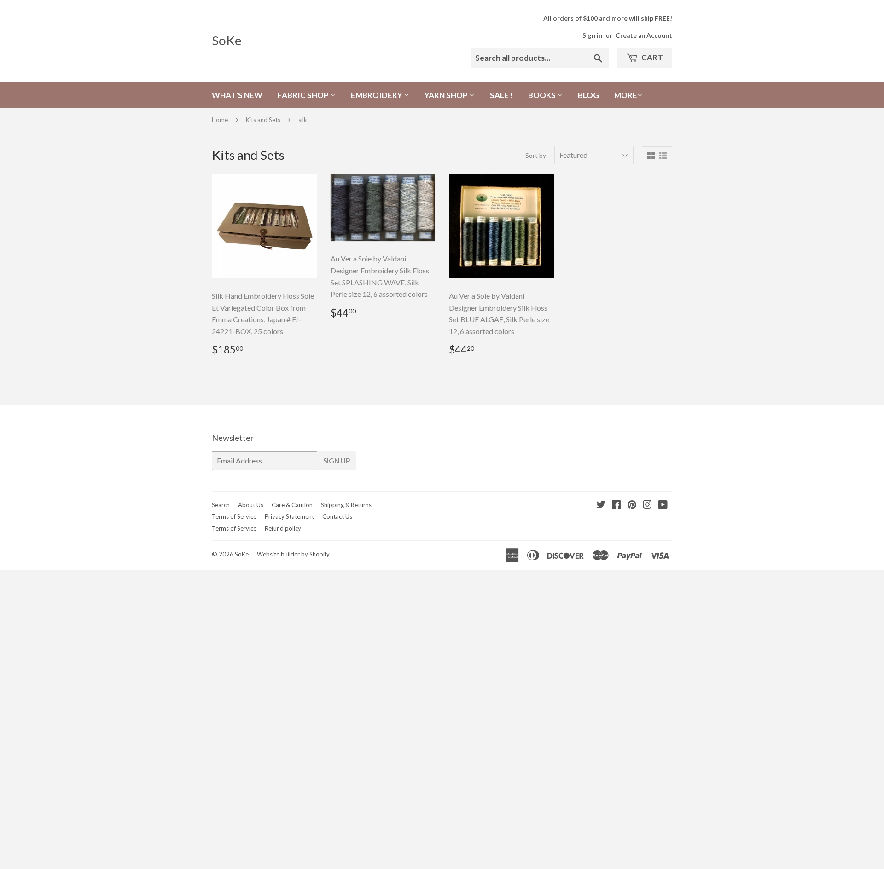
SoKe (227, 40)
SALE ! (501, 95)
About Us (250, 505)
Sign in (592, 35)
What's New (237, 95)
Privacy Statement (289, 516)
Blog (588, 95)
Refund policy (283, 528)
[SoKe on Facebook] (616, 505)
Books (542, 95)
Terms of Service (234, 516)
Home (220, 119)
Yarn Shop (447, 95)
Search (221, 505)
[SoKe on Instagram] (647, 505)
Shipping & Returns (346, 505)
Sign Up (336, 461)
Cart (651, 57)
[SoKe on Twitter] (600, 505)
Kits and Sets (263, 119)
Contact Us (337, 516)
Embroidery (377, 95)
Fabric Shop (304, 95)
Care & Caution (292, 505)
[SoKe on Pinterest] (632, 505)
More (625, 95)
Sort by (535, 155)
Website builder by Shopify (293, 554)
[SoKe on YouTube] (663, 505)
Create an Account (644, 35)
